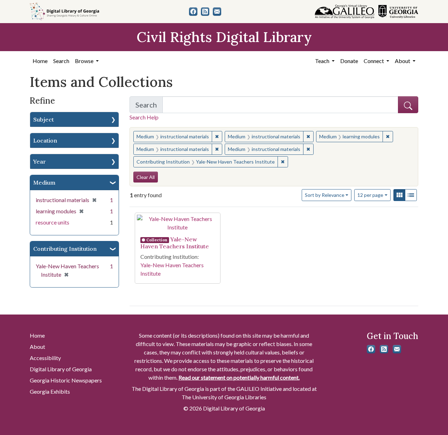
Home (40, 60)
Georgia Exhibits (50, 391)
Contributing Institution (65, 248)
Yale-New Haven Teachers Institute (174, 243)
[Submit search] (408, 104)
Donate (349, 60)
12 (370, 195)
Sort (324, 195)
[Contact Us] (217, 11)
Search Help (144, 117)
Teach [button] (322, 60)
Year (39, 161)
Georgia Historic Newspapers (66, 380)
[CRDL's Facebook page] (193, 11)
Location (45, 140)
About (37, 346)
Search (61, 60)
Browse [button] (84, 60)
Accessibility (45, 357)
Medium (44, 182)
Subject (43, 119)
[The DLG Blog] (205, 11)
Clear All (145, 177)
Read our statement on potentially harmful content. (239, 377)
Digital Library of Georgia (61, 369)
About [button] (403, 60)
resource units (52, 222)
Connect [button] (374, 60)
